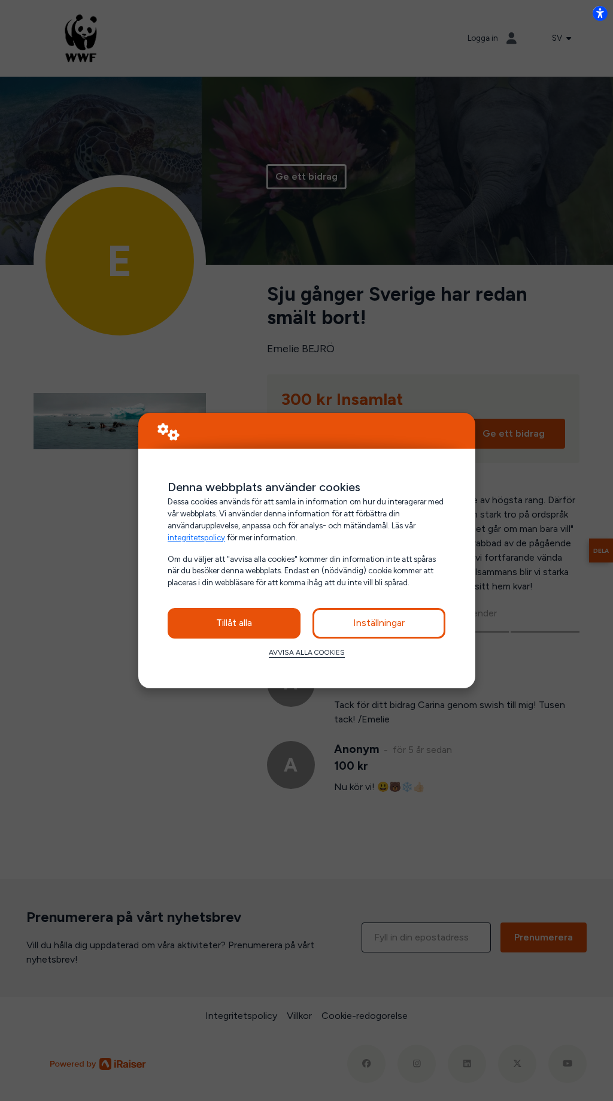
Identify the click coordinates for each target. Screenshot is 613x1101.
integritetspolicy (196, 537)
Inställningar (379, 622)
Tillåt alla (234, 622)
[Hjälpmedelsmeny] (600, 13)
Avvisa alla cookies (307, 652)
